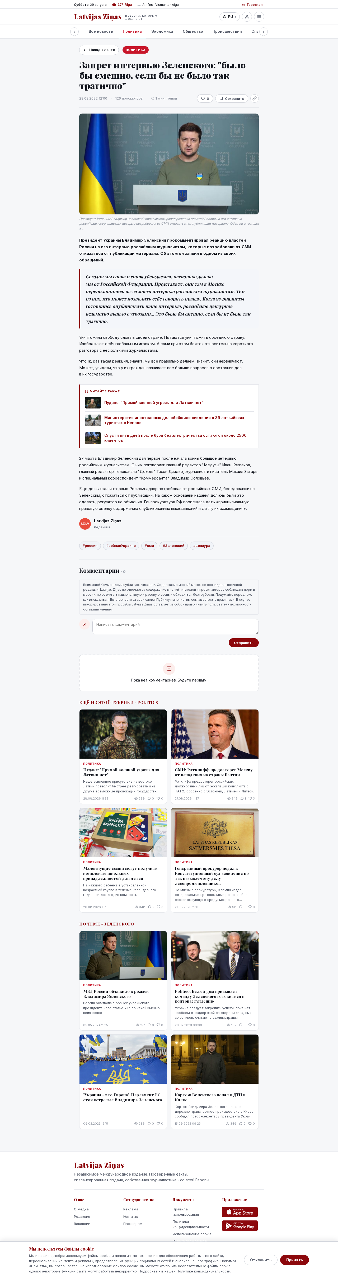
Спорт (257, 31)
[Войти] (247, 17)
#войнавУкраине (121, 545)
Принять (294, 1260)
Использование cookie (192, 1234)
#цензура (201, 545)
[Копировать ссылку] (254, 98)
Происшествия (227, 31)
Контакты (131, 1216)
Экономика (162, 31)
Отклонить (260, 1260)
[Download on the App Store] (240, 1212)
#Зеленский (173, 545)
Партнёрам (132, 1223)
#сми (149, 545)
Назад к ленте (102, 50)
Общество (193, 31)
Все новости (101, 31)
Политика (132, 31)
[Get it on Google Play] (240, 1225)
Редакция (82, 1216)
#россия (90, 545)
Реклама (130, 1209)
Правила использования (186, 1211)
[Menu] (259, 17)
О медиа (81, 1209)
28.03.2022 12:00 (93, 98)
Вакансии (82, 1223)
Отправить (243, 643)
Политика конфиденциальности (191, 1224)
